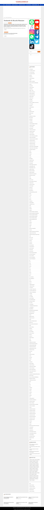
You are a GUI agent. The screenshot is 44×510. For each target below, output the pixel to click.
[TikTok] (31, 46)
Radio (37, 475)
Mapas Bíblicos (31, 308)
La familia (30, 293)
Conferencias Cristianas (32, 129)
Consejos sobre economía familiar (33, 146)
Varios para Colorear (32, 436)
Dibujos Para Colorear (32, 175)
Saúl (29, 396)
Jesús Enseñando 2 (31, 246)
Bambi (30, 108)
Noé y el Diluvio (31, 331)
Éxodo (30, 205)
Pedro (30, 352)
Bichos (30, 114)
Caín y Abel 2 (31, 122)
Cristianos (34, 465)
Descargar (37, 465)
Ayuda (35, 459)
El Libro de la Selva (31, 184)
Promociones (31, 372)
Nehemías (30, 328)
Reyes (30, 381)
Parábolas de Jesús (31, 349)
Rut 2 (30, 384)
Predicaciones (31, 475)
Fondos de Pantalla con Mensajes (33, 211)
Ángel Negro (31, 88)
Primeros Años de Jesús (32, 369)
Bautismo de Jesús (31, 111)
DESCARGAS (31, 158)
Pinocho (30, 358)
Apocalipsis (30, 99)
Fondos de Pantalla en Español (33, 216)
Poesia (35, 474)
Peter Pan (30, 357)
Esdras (30, 193)
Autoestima (30, 105)
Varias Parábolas (31, 434)
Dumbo (30, 178)
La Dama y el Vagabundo (32, 292)
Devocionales (31, 163)
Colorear (33, 462)
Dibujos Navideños (31, 172)
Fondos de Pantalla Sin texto (33, 219)
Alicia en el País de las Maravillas (33, 82)
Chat (30, 462)
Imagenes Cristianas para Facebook (34, 231)
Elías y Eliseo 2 (31, 190)
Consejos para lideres (32, 140)
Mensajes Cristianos (32, 311)
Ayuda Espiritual (31, 489)
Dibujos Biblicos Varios (32, 167)
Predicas (35, 475)
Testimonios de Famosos (32, 413)
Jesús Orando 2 (31, 251)
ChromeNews (25, 509)
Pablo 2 (30, 340)
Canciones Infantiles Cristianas (33, 123)
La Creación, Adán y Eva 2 (32, 290)
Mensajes (36, 471)
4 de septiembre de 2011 (11, 34)
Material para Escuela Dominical (33, 310)
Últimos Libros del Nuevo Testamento (34, 425)
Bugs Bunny (30, 119)
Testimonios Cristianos (32, 410)
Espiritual (34, 468)
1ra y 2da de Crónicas (32, 70)
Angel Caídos (31, 85)
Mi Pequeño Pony (31, 313)
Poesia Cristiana (31, 363)
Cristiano (31, 465)
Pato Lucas (30, 351)
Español (30, 468)
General (30, 223)
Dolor (30, 176)
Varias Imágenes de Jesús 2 (32, 433)
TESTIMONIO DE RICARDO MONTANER (15, 32)
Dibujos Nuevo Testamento (32, 173)
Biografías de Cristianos (32, 116)
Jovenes (30, 471)
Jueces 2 (30, 281)
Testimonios (36, 478)
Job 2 (30, 261)
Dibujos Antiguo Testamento (33, 164)
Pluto (30, 360)
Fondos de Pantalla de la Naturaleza (34, 213)
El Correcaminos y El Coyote (33, 181)
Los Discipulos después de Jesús (33, 305)
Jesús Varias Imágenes (32, 254)
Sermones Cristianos (32, 401)
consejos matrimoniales (32, 137)
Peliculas (33, 474)
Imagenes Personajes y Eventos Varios (34, 234)
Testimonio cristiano (32, 478)
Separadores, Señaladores (32, 399)
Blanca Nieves (31, 117)
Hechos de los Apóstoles (32, 228)
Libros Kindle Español (32, 299)
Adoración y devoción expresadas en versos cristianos (9, 503)
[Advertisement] (22, 12)
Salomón (30, 389)
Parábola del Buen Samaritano (33, 343)
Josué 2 (30, 272)
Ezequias (30, 208)
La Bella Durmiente (31, 284)
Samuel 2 (30, 392)
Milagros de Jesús (31, 316)
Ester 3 (30, 199)
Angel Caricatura (31, 87)
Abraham (30, 75)
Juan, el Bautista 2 (31, 278)
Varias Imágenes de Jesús (32, 431)
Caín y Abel (30, 120)
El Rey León (30, 187)
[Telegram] (36, 36)
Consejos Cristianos (31, 134)
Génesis (30, 225)
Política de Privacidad (19, 507)
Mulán (30, 325)
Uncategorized (31, 427)
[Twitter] (36, 41)
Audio (33, 459)
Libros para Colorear (32, 301)
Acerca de (23, 507)
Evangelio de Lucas (31, 204)
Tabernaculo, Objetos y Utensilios (33, 404)
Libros (33, 471)
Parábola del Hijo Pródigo (32, 345)
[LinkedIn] (31, 41)
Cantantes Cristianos (32, 125)
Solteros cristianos (31, 402)
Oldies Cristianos (31, 337)
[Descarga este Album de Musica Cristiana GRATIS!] (34, 58)
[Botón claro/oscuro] (39, 4)
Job (29, 260)
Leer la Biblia (31, 296)
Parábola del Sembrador (32, 346)
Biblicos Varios (31, 113)
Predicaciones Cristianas (32, 366)
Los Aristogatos (31, 304)
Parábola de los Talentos (32, 342)
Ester (30, 196)
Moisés (30, 319)
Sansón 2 (30, 395)
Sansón (30, 393)
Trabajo (30, 422)
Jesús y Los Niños (31, 255)
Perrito (30, 355)
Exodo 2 (30, 207)
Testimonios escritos (32, 419)
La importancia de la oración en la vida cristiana (21, 503)
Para (30, 474)
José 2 (30, 269)
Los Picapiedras (31, 307)
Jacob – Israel (31, 237)
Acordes (31, 459)
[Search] (40, 4)
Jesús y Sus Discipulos (32, 257)
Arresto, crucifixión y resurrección (33, 102)
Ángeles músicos (31, 96)
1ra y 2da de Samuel (32, 73)
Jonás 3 (30, 266)
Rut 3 (30, 386)
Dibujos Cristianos (31, 169)
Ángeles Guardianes (32, 93)
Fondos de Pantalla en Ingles (33, 217)
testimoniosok (6, 34)
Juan (30, 275)
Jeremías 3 (30, 243)
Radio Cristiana (31, 375)
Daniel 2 (30, 152)
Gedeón (30, 220)
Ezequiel (30, 210)
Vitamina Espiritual (22, 1)
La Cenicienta (31, 287)
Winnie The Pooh (31, 437)
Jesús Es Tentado (31, 248)
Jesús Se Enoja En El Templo (33, 252)
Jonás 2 (30, 264)
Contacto (26, 507)
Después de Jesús (31, 160)
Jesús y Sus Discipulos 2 (32, 258)
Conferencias (36, 462)
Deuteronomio (31, 161)
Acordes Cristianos (31, 78)
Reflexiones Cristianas (32, 378)
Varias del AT (31, 428)
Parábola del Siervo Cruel (32, 348)
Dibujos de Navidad (31, 170)
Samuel (30, 390)
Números (30, 334)
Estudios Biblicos (31, 202)
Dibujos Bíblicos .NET (32, 166)
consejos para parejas (32, 143)
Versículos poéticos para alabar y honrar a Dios (22, 497)
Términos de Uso (15, 507)
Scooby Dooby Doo (31, 398)
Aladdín (30, 79)
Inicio (30, 483)
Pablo (30, 339)
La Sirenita (30, 295)
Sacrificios (30, 387)
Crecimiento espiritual (32, 149)
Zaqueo (30, 439)
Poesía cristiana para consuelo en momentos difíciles (8, 497)
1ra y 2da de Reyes (31, 72)
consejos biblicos (31, 132)
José (29, 267)
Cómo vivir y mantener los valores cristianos (33, 497)
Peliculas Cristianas (31, 354)
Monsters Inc (31, 322)
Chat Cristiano (31, 128)
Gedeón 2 (30, 222)
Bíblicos (38, 459)
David (30, 155)
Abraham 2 (30, 76)
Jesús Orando (31, 249)
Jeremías (30, 240)
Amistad (30, 84)
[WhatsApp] (31, 36)
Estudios (37, 468)
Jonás (30, 263)
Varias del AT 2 (31, 430)
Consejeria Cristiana (32, 131)
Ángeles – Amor (31, 90)
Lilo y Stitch (30, 302)
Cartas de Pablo (31, 126)
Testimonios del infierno (32, 416)
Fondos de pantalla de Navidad (33, 214)
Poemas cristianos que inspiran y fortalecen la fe (33, 503)
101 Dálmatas (31, 69)
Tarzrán (30, 407)
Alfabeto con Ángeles (32, 81)
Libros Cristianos (31, 298)
